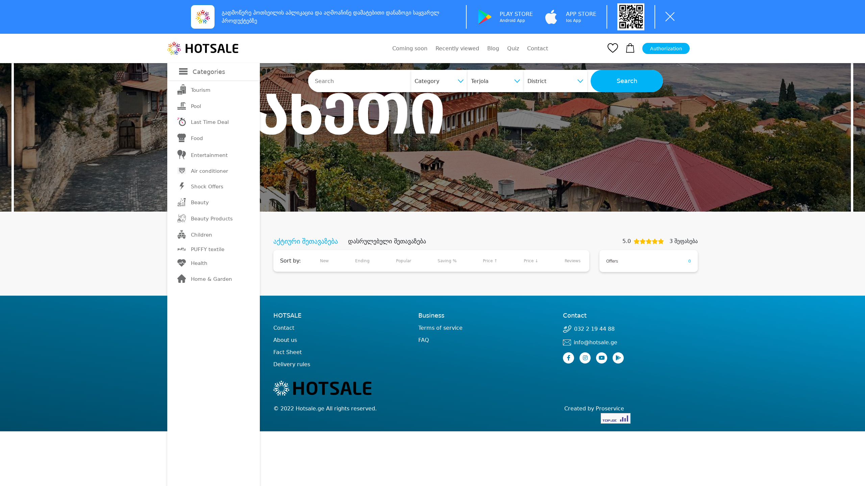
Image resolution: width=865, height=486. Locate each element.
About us (285, 340)
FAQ (423, 340)
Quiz (513, 48)
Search (627, 81)
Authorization (666, 48)
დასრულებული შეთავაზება (387, 241)
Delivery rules (291, 364)
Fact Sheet (287, 352)
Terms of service (440, 328)
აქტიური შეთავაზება (305, 241)
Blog (493, 48)
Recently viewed (457, 48)
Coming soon (409, 48)
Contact (537, 48)
